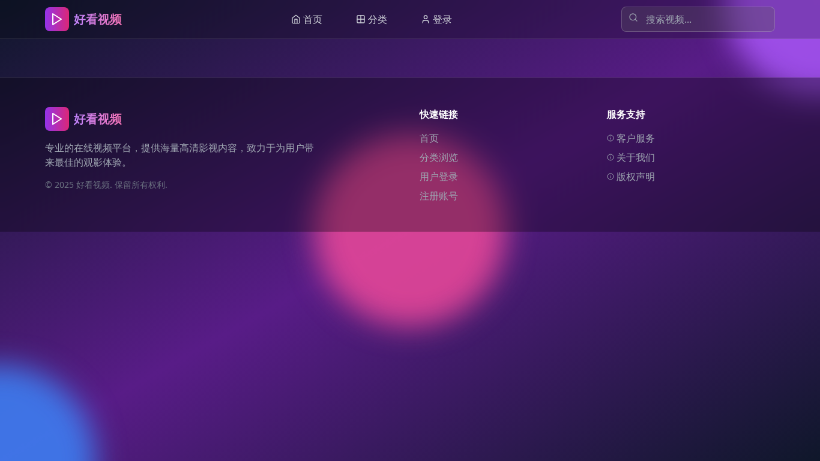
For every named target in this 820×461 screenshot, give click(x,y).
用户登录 (439, 176)
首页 (429, 138)
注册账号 (439, 195)
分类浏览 (439, 157)
